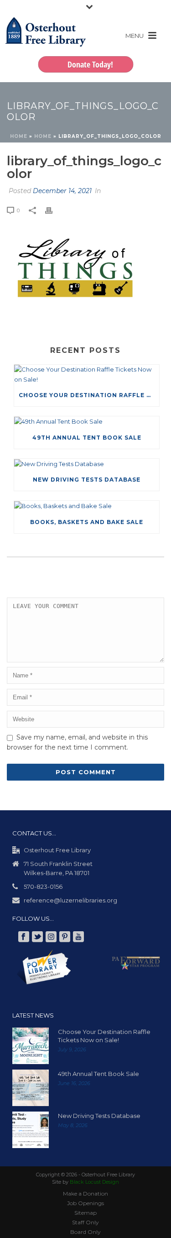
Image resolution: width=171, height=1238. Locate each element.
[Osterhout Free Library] (45, 41)
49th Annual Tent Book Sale (86, 437)
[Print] (53, 210)
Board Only (85, 1231)
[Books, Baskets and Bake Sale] (86, 506)
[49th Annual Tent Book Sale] (86, 421)
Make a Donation (85, 1193)
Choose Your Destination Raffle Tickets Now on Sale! (89, 395)
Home (18, 136)
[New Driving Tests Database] (86, 464)
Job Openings (85, 1203)
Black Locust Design (94, 1182)
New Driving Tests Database (86, 479)
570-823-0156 (43, 886)
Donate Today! (90, 64)
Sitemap (85, 1212)
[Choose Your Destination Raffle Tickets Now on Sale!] (86, 374)
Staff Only (85, 1222)
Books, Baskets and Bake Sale (86, 522)
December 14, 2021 (62, 191)
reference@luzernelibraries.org (70, 900)
